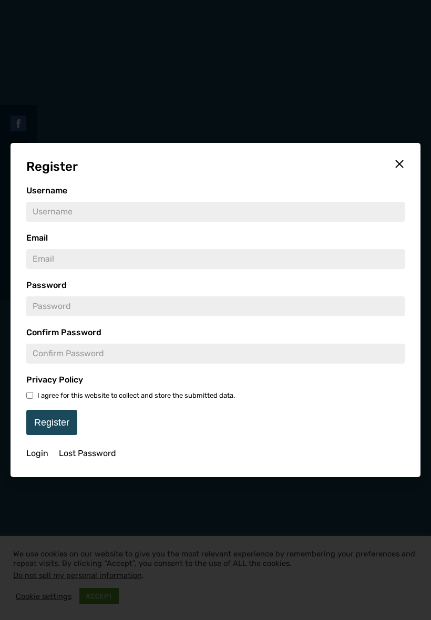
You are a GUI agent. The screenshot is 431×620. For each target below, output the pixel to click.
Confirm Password (63, 332)
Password (46, 285)
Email (37, 238)
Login (37, 453)
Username (46, 190)
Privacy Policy (54, 380)
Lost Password (87, 453)
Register (51, 422)
